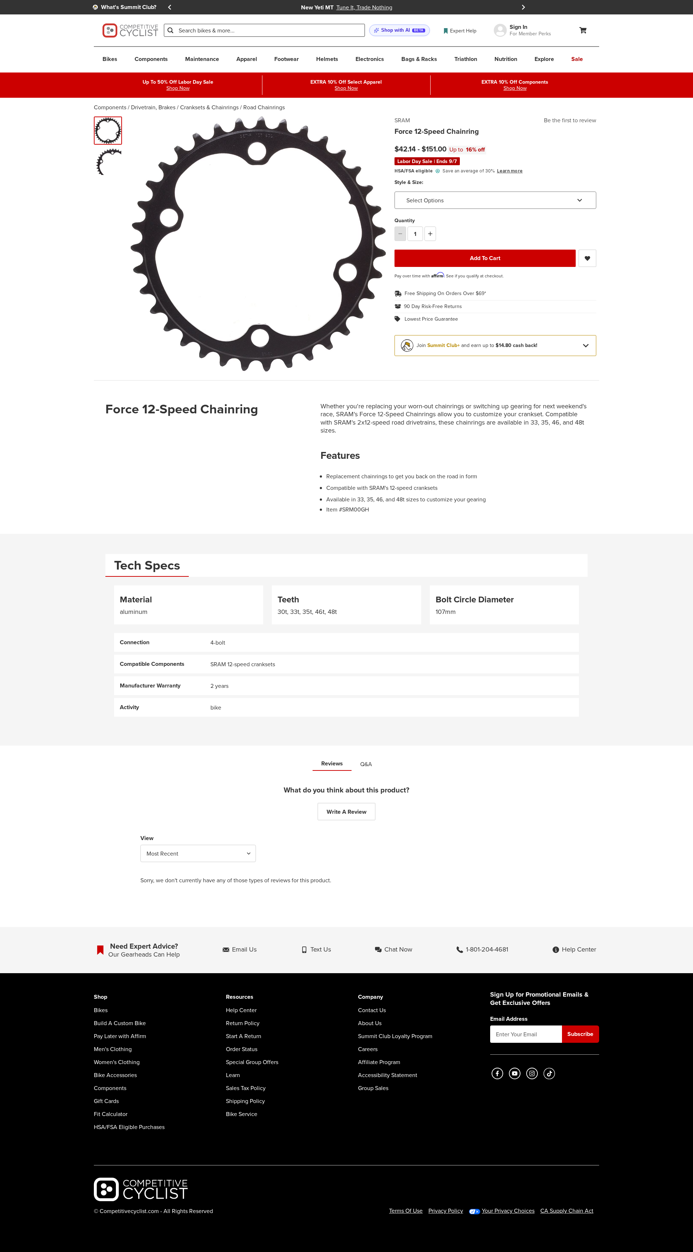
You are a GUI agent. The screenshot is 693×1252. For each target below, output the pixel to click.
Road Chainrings (264, 107)
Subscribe (580, 1034)
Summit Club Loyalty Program (395, 1036)
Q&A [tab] (366, 764)
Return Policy (243, 1023)
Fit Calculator (110, 1113)
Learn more (510, 170)
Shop (100, 997)
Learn (233, 1075)
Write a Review (346, 812)
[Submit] (170, 30)
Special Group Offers (252, 1062)
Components (110, 107)
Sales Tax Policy (246, 1087)
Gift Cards (106, 1100)
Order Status (241, 1049)
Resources (239, 997)
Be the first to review (570, 120)
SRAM (402, 120)
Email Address (509, 1019)
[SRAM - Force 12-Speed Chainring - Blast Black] (108, 131)
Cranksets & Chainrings (209, 107)
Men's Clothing (113, 1049)
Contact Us (372, 1010)
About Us (370, 1023)
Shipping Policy (245, 1100)
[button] (399, 30)
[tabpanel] (346, 651)
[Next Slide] (523, 7)
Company (370, 997)
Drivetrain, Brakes (153, 107)
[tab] (147, 565)
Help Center (241, 1010)
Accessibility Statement (387, 1075)
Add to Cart (485, 258)
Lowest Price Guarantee (431, 319)
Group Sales (373, 1087)
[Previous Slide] (170, 7)
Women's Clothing (117, 1062)
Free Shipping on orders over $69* (445, 293)
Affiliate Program (379, 1062)
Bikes (101, 1010)
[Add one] (430, 234)
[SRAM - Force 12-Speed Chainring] (108, 162)
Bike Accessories (115, 1075)
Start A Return (243, 1036)
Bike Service (241, 1113)
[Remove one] (400, 234)
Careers (368, 1049)
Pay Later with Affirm (120, 1036)
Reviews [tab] (332, 763)
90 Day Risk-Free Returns (433, 306)
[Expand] (586, 345)
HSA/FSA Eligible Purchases (129, 1126)
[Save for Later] (587, 258)
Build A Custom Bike (120, 1023)
